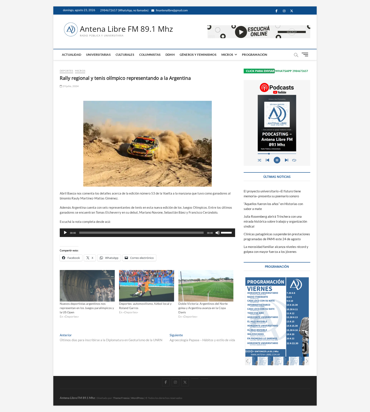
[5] (296, 360)
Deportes (66, 70)
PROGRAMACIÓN (254, 54)
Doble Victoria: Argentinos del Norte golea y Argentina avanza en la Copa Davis (203, 308)
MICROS (227, 54)
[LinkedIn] (194, 378)
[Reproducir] (65, 233)
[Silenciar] (217, 233)
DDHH (170, 54)
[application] (147, 232)
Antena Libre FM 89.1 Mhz (126, 29)
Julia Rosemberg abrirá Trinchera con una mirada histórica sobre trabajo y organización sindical (275, 221)
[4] (281, 360)
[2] (250, 360)
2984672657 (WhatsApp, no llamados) (124, 10)
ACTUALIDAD (71, 54)
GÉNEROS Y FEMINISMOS (198, 54)
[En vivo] (204, 378)
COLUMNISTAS (150, 54)
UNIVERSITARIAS (98, 54)
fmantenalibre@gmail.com (171, 10)
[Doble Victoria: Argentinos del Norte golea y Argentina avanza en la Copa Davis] (205, 286)
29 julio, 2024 (70, 86)
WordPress (137, 398)
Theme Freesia (121, 398)
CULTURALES (125, 54)
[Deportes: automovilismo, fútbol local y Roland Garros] (146, 286)
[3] (265, 360)
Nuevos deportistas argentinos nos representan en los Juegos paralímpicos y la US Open (87, 308)
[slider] (227, 232)
